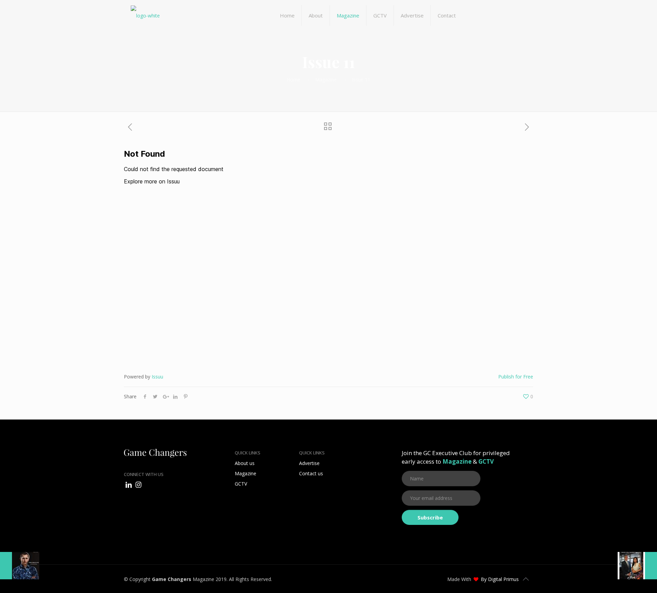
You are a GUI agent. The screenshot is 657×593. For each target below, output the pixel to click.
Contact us (311, 473)
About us (245, 463)
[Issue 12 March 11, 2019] (19, 565)
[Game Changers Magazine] (145, 15)
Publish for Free (515, 376)
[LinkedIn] (128, 484)
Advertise (309, 463)
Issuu (157, 376)
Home (293, 79)
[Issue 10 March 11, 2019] (637, 565)
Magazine (326, 79)
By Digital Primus (500, 579)
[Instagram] (138, 484)
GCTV (241, 483)
